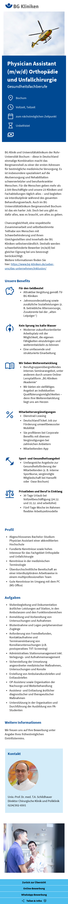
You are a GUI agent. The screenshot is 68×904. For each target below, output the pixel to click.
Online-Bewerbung (34, 888)
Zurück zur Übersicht (34, 882)
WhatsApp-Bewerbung (34, 894)
